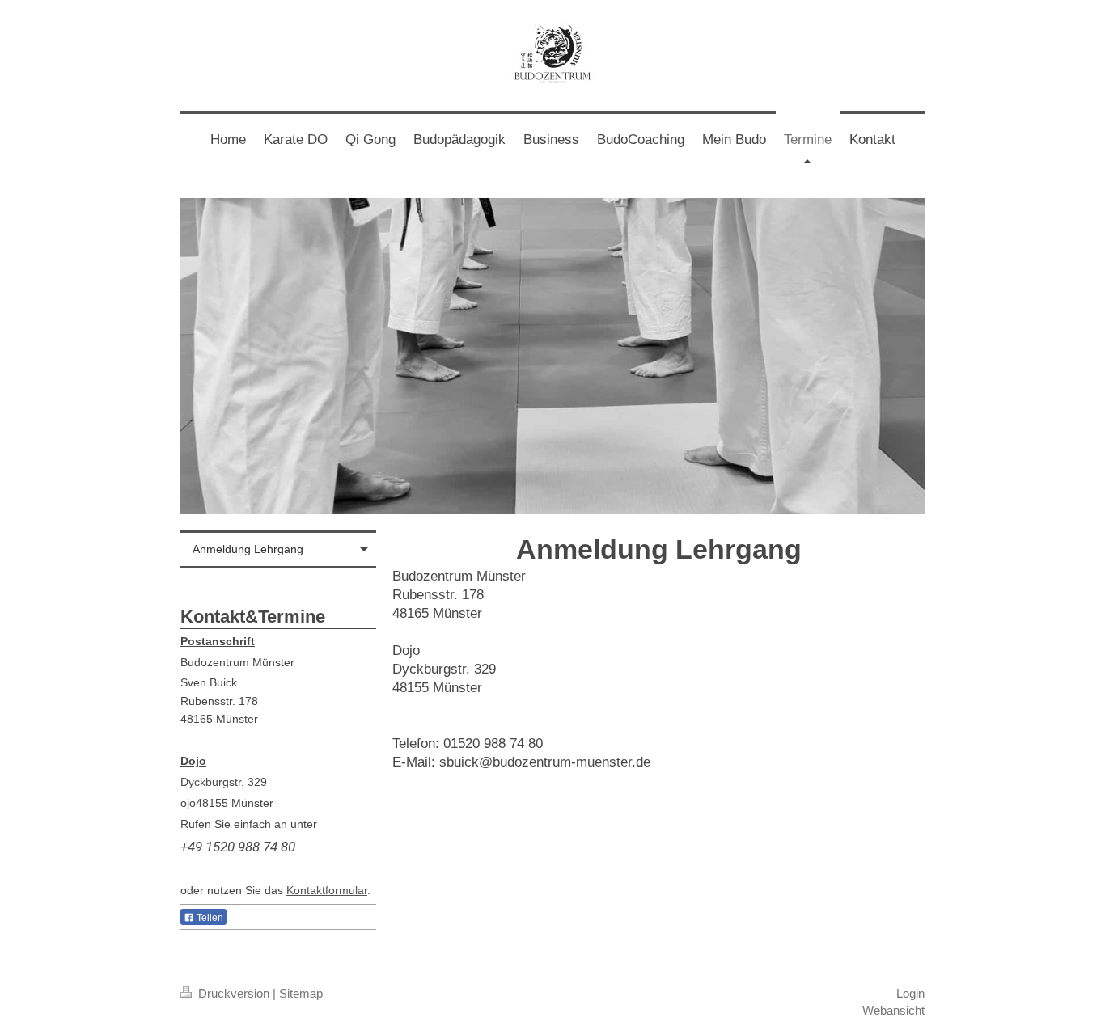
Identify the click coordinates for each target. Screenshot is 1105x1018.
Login (910, 993)
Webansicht (893, 1010)
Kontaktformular (326, 890)
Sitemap (301, 993)
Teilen (208, 917)
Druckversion (234, 993)
